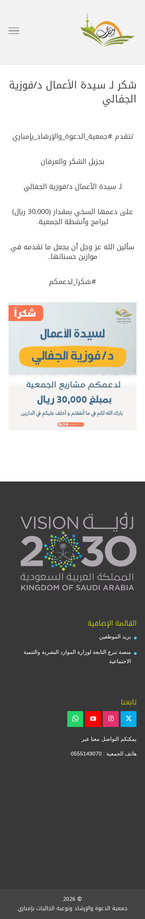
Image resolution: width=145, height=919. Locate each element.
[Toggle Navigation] (14, 32)
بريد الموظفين (115, 636)
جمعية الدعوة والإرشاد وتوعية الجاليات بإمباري (73, 908)
